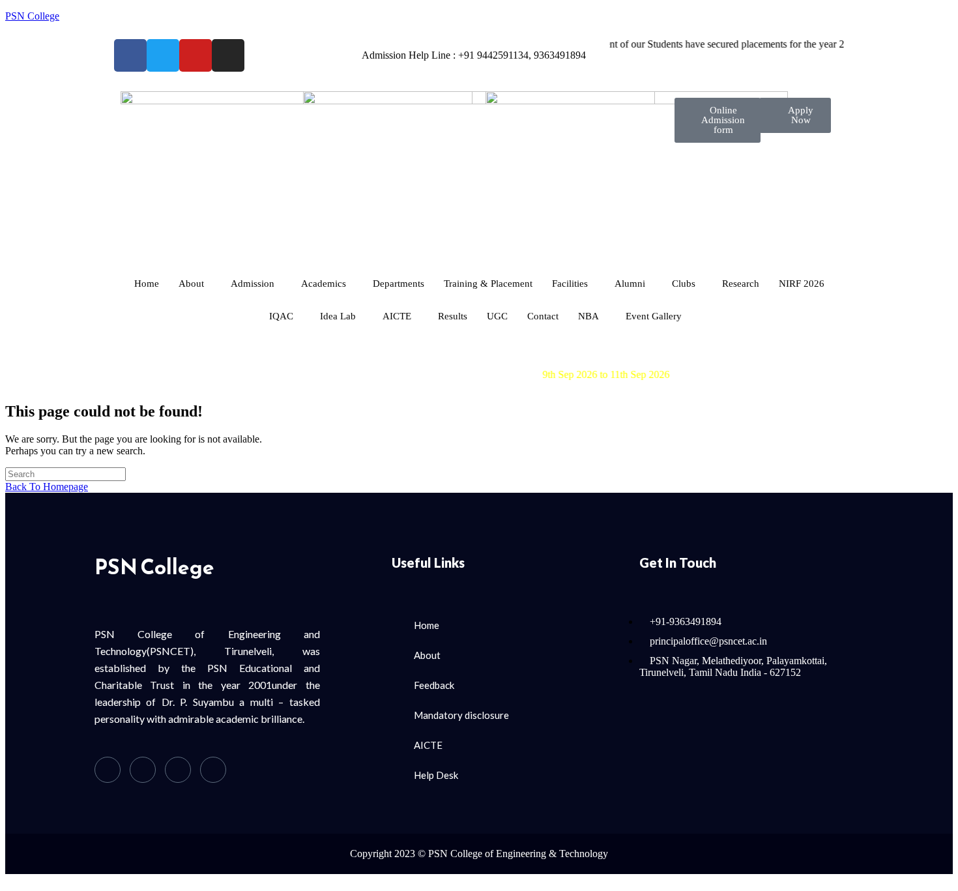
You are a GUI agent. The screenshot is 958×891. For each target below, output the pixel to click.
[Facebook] (107, 770)
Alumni (630, 283)
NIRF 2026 (801, 283)
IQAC (281, 316)
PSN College (32, 16)
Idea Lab (338, 316)
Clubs (683, 283)
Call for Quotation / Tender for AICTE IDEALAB (429, 351)
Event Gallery (654, 316)
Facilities (570, 283)
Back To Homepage (46, 486)
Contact (543, 316)
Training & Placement (488, 283)
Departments (398, 283)
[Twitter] (143, 770)
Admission (252, 283)
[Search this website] (65, 473)
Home (146, 283)
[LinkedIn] (178, 770)
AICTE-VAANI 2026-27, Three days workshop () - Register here (524, 374)
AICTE (397, 316)
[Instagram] (213, 770)
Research (740, 283)
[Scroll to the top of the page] (9, 879)
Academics (323, 283)
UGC (497, 316)
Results (452, 316)
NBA (588, 316)
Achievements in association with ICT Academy (424, 362)
